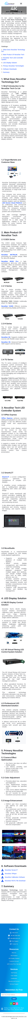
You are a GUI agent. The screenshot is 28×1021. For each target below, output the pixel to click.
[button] (21, 3)
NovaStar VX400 (7, 306)
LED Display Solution (10, 62)
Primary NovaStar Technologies (13, 66)
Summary (6, 72)
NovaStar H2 (5, 337)
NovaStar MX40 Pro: (10, 261)
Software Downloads (10, 69)
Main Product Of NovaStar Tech (13, 54)
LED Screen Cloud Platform (12, 203)
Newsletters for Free (14, 990)
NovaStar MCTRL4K (9, 255)
